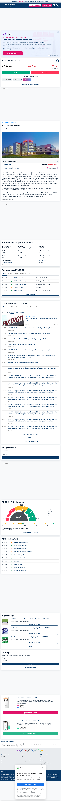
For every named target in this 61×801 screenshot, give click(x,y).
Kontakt (3, 757)
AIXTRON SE (7, 165)
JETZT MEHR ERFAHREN (30, 733)
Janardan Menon (7, 262)
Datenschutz (43, 759)
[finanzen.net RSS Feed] (42, 750)
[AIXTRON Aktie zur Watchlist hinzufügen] (57, 60)
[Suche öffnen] (54, 5)
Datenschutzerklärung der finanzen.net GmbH (31, 795)
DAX (4, 745)
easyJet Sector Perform (21, 542)
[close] (42, 767)
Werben (23, 759)
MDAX (8, 745)
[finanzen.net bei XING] (35, 750)
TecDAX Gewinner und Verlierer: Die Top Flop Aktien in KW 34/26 (30, 628)
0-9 (5, 744)
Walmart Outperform (20, 558)
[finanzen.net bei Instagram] (18, 750)
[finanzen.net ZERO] (30, 34)
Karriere (3, 759)
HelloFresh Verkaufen (20, 548)
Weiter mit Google (30, 784)
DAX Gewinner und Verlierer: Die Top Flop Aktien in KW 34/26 (29, 637)
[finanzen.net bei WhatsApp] (39, 750)
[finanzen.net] (10, 4)
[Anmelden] (57, 5)
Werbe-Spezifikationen (27, 761)
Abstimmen (30, 664)
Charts (5, 168)
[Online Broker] (11, 6)
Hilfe (22, 757)
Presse (3, 761)
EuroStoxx (20, 745)
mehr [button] (30, 646)
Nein (5, 660)
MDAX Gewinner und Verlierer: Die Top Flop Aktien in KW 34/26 (30, 619)
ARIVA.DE (5, 779)
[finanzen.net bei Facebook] (21, 750)
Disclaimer (43, 761)
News (10, 168)
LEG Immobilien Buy (20, 570)
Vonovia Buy (18, 564)
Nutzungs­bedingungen (46, 763)
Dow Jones (14, 745)
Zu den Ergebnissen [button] (30, 667)
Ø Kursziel (42, 261)
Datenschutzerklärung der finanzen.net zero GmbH (29, 796)
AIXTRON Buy (18, 290)
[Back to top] (56, 799)
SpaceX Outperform (20, 555)
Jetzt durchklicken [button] (34, 624)
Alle (2, 744)
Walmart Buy (18, 561)
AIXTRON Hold (18, 278)
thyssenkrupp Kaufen (20, 545)
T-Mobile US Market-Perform (23, 552)
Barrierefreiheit (44, 767)
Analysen (16, 168)
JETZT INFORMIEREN (30, 713)
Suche (30, 458)
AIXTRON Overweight (20, 281)
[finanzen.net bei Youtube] (25, 750)
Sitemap (3, 763)
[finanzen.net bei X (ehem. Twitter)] (28, 750)
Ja (4, 658)
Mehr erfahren (12, 53)
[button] (35, 5)
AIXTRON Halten (19, 287)
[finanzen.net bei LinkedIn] (32, 750)
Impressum (43, 757)
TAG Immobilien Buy (20, 567)
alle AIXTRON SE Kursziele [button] (30, 533)
